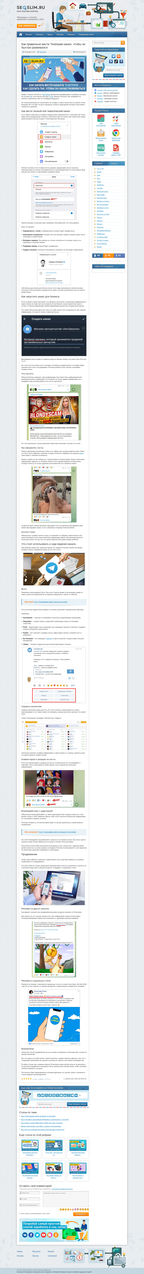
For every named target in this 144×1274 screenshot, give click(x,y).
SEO (98, 178)
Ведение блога (102, 198)
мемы (81, 453)
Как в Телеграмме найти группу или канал (50, 602)
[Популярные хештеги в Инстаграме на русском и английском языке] (30, 1150)
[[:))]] (83, 1209)
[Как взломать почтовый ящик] (101, 136)
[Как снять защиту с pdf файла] (116, 151)
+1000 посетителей (116, 124)
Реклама (60, 34)
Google (99, 172)
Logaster (100, 101)
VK (97, 255)
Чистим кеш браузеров (116, 139)
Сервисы (71, 34)
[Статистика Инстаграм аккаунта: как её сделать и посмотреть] (78, 1150)
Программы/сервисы (104, 230)
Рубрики (98, 163)
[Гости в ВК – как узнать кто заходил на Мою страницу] (54, 1150)
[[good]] (73, 1209)
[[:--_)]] (85, 1209)
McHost (99, 96)
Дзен (51, 96)
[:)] (61, 1209)
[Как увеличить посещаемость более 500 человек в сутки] (101, 121)
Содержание (52, 1256)
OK (108, 255)
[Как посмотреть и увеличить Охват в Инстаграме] (78, 1173)
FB (119, 255)
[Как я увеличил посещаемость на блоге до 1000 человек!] (116, 121)
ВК (31, 96)
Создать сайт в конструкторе (107, 90)
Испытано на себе (103, 214)
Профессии (101, 234)
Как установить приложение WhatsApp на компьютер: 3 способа (45, 1119)
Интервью (100, 211)
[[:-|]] (88, 1209)
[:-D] (63, 1209)
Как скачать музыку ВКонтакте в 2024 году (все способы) (42, 1123)
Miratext (100, 99)
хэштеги (49, 638)
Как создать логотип (101, 154)
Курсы (50, 34)
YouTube (100, 188)
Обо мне (35, 1256)
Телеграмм (46, 94)
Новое (114, 163)
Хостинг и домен (102, 240)
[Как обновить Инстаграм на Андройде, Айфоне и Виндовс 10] (30, 1173)
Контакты (40, 34)
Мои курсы (36, 1251)
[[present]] (75, 1209)
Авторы (29, 34)
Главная (19, 1251)
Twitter (99, 182)
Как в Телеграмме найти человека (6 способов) (57, 832)
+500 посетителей (101, 124)
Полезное (43, 52)
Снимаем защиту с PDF (116, 154)
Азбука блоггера (102, 191)
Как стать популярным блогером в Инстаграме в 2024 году (42, 1130)
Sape (98, 175)
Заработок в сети (103, 208)
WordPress (100, 185)
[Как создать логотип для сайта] (101, 151)
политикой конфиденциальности (62, 1189)
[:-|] (68, 1209)
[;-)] (65, 1209)
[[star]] (70, 1209)
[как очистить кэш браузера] (116, 136)
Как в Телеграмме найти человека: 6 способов (38, 1116)
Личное (99, 217)
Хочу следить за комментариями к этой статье (35, 1213)
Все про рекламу (102, 204)
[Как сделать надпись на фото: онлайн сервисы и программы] (54, 1173)
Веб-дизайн (101, 195)
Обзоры (99, 224)
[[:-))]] (80, 1209)
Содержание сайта (86, 34)
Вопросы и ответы (103, 201)
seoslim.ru (30, 1270)
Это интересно (102, 243)
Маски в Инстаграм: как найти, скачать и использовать (41, 1126)
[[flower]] (78, 1209)
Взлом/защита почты (101, 139)
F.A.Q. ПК (100, 169)
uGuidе (99, 93)
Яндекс (99, 247)
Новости (99, 221)
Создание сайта (102, 237)
